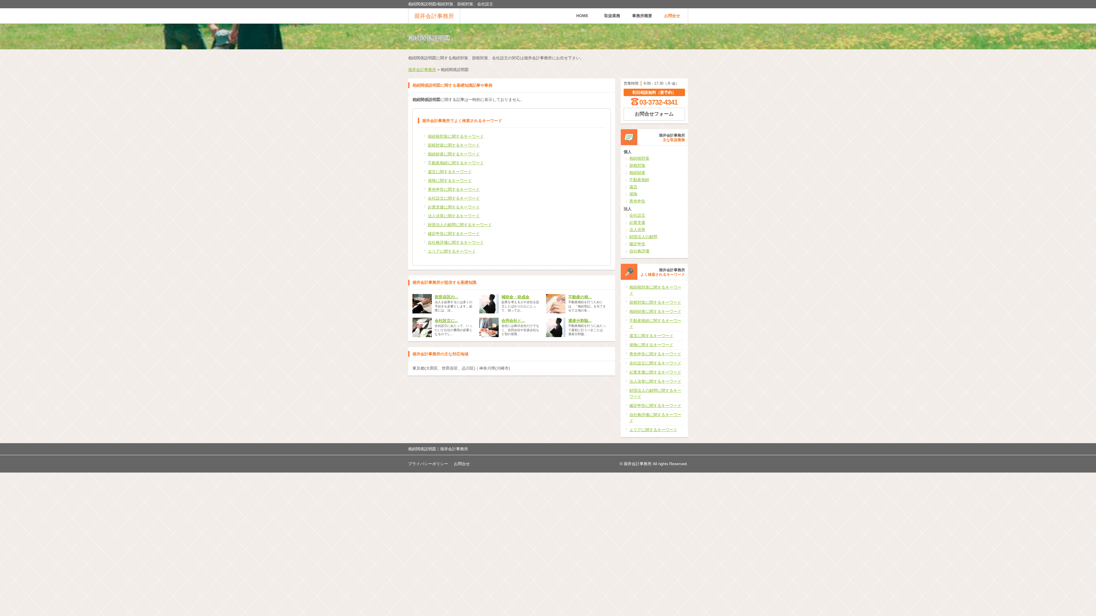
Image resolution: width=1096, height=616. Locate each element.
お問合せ (672, 15)
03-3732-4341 (658, 102)
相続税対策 (639, 158)
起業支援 (637, 222)
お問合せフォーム (654, 114)
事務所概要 (642, 15)
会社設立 (637, 215)
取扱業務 (612, 15)
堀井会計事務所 (434, 16)
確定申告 (637, 244)
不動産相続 (639, 179)
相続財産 (637, 172)
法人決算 (637, 229)
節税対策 (637, 165)
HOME (582, 15)
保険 (633, 194)
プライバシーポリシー (428, 463)
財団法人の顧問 (643, 236)
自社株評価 (639, 251)
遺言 (633, 187)
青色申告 (637, 201)
